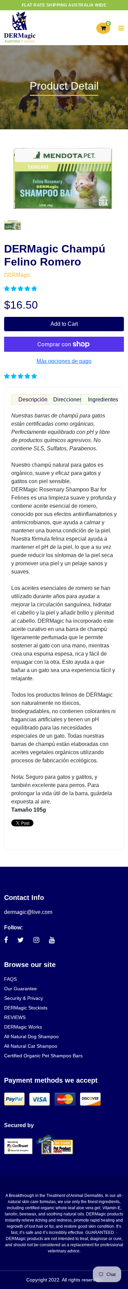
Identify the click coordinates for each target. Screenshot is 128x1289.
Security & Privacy (23, 998)
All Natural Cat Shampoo (30, 1046)
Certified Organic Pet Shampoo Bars (43, 1055)
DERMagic (17, 275)
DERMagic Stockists (25, 1007)
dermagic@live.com (28, 912)
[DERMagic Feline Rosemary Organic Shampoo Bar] (12, 224)
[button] (21, 289)
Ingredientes (102, 399)
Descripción (32, 399)
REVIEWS (15, 1017)
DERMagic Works (23, 1027)
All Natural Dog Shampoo (31, 1036)
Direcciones (67, 399)
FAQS (10, 979)
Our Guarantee (20, 988)
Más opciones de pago (64, 361)
